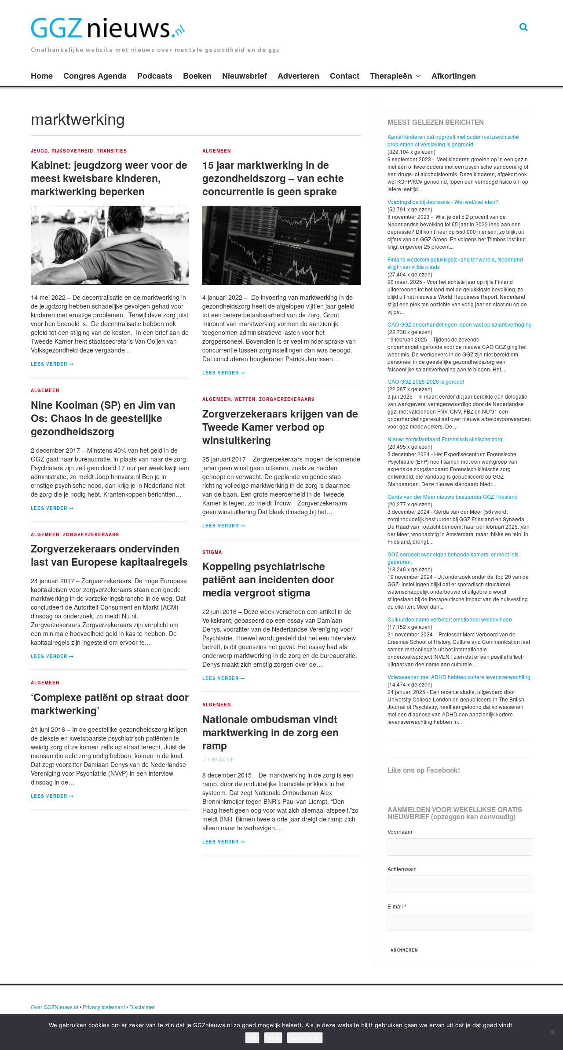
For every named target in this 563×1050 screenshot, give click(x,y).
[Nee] (552, 1032)
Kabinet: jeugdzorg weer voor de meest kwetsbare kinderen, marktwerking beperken (109, 177)
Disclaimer (142, 1006)
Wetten (245, 399)
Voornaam (400, 831)
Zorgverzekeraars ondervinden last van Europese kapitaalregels (109, 555)
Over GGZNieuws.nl (54, 1006)
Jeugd (39, 151)
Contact (344, 75)
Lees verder (49, 364)
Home (42, 75)
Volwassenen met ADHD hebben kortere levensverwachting (459, 676)
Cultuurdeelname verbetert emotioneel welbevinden (450, 619)
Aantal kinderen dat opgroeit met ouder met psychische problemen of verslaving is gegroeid (453, 140)
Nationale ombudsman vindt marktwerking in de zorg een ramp (270, 732)
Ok (252, 1037)
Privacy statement (104, 1006)
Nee (273, 1037)
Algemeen (216, 151)
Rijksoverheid (72, 151)
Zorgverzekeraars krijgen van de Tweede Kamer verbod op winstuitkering (280, 426)
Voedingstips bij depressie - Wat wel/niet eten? (443, 201)
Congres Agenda (95, 75)
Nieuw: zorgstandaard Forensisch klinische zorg (445, 439)
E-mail (397, 906)
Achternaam (402, 868)
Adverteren (298, 75)
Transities (112, 151)
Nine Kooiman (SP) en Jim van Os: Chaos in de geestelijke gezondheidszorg (103, 417)
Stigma (212, 552)
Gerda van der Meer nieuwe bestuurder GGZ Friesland (453, 496)
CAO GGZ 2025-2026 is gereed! (426, 381)
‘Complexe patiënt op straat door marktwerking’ (110, 703)
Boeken (197, 75)
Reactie (221, 759)
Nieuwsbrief (244, 75)
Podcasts (154, 75)
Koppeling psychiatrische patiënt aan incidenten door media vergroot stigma (268, 579)
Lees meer (304, 1037)
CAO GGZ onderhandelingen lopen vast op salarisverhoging (460, 324)
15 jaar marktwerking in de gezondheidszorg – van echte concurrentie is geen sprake (273, 177)
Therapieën (391, 75)
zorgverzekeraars (287, 399)
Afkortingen (453, 75)
